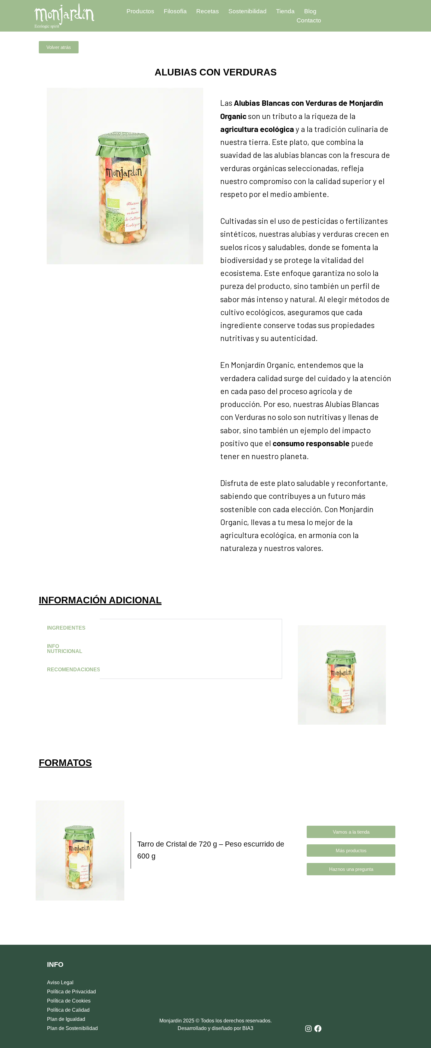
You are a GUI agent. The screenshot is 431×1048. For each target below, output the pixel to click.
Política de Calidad (68, 1010)
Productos (140, 11)
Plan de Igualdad (66, 1019)
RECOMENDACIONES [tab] (73, 669)
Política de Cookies (69, 1000)
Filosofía (175, 11)
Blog (310, 11)
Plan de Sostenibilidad (72, 1028)
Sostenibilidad (247, 11)
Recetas (207, 11)
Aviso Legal (60, 982)
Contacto (309, 20)
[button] (59, 47)
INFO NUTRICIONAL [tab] (64, 649)
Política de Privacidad (71, 991)
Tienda (285, 11)
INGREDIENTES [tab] (66, 628)
